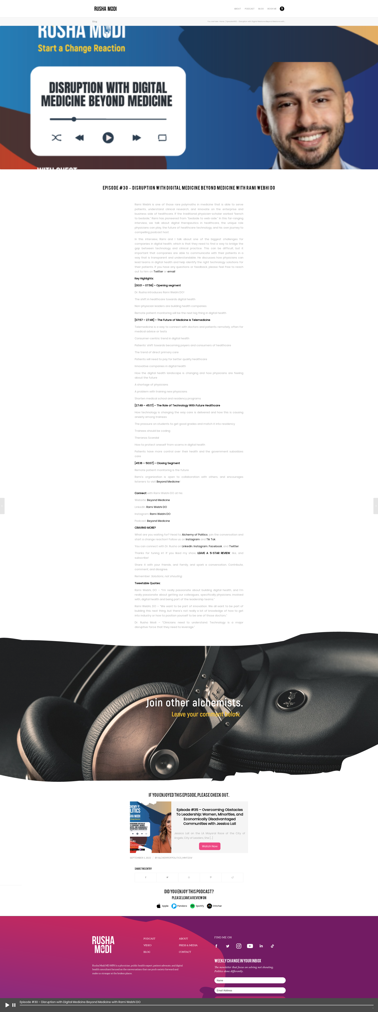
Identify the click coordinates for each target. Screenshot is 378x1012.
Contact (185, 951)
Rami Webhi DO (156, 507)
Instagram (192, 539)
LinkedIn (186, 546)
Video (147, 945)
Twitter (158, 271)
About (183, 938)
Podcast (149, 938)
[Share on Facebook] (146, 877)
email (171, 271)
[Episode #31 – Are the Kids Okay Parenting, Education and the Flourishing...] (375, 506)
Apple (165, 906)
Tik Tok (210, 539)
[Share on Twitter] (167, 877)
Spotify (200, 906)
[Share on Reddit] (232, 877)
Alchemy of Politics (194, 534)
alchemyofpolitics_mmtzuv (175, 857)
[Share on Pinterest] (210, 877)
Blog (94, 21)
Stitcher (217, 906)
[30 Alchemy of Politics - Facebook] (189, 97)
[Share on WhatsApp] (189, 877)
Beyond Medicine (168, 481)
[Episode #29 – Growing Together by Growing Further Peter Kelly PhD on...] (2, 506)
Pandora (182, 906)
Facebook (215, 546)
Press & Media (188, 945)
